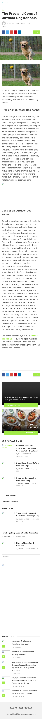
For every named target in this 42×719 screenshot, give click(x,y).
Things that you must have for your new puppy (27, 514)
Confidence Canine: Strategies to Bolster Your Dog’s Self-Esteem (27, 448)
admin (20, 549)
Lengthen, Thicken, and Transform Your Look (21, 642)
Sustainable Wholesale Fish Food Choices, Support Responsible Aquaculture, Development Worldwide (25, 666)
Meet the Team (25, 708)
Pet (3, 9)
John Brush (14, 23)
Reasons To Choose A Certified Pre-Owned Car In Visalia (24, 692)
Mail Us (13, 708)
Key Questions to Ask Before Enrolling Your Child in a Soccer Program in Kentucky (24, 680)
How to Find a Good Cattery (25, 544)
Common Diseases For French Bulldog (26, 479)
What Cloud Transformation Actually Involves (23, 653)
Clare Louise (23, 469)
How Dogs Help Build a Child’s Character (20, 533)
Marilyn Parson (24, 454)
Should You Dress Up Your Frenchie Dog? (27, 464)
